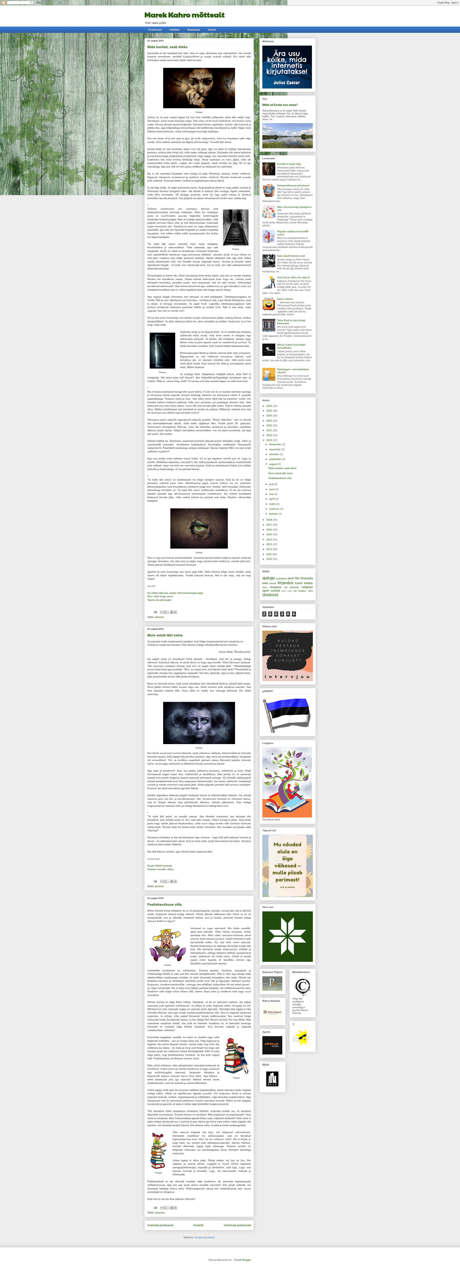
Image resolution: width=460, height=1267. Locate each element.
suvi (283, 591)
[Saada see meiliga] (162, 612)
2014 (269, 539)
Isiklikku (174, 29)
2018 (269, 519)
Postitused (155, 29)
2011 (269, 554)
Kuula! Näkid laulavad (159, 865)
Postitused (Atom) (205, 1237)
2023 (269, 420)
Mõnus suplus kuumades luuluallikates (291, 346)
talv (295, 591)
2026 (269, 405)
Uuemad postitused (160, 1225)
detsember (275, 444)
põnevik (159, 617)
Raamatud (193, 29)
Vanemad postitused (237, 1225)
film (297, 578)
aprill (272, 498)
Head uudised (285, 298)
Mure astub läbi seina (165, 635)
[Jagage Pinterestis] (175, 612)
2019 (269, 440)
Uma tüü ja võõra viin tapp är (293, 277)
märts (272, 503)
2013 (269, 544)
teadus (302, 590)
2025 (269, 410)
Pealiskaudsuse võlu (164, 904)
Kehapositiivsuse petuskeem (293, 185)
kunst (298, 583)
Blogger (246, 1259)
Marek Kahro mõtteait (184, 14)
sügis (289, 591)
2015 (269, 534)
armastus (281, 578)
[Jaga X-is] (168, 612)
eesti (291, 578)
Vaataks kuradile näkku (160, 869)
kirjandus (160, 1212)
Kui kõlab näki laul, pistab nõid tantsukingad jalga (175, 592)
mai (271, 494)
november (275, 449)
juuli (271, 484)
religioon (307, 587)
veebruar (274, 508)
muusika (275, 587)
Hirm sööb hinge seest (160, 596)
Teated (212, 29)
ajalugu (268, 578)
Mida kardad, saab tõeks (167, 47)
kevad (272, 583)
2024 (269, 415)
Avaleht (198, 1225)
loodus (308, 583)
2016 (269, 529)
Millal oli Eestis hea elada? (280, 104)
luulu (264, 587)
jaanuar (274, 513)
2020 (269, 435)
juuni (272, 489)
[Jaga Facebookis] (172, 612)
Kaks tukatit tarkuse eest (291, 255)
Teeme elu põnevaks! (159, 599)
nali (286, 587)
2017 (269, 524)
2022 (269, 425)
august (273, 464)
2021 (269, 430)
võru (310, 590)
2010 (269, 559)
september (275, 459)
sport (265, 590)
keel (265, 583)
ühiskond (270, 595)
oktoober (274, 454)
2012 (269, 549)
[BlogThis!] (165, 612)
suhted (275, 590)
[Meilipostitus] (155, 611)
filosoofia (307, 578)
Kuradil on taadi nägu (289, 163)
